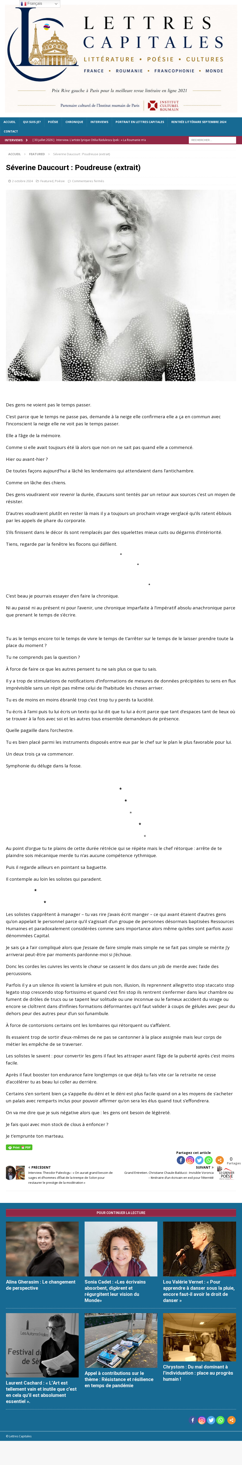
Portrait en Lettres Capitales (140, 122)
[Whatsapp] (208, 1160)
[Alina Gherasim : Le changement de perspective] (42, 1249)
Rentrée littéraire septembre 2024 (198, 122)
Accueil (10, 122)
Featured (46, 181)
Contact (11, 131)
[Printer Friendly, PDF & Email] (19, 1146)
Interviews (99, 122)
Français (34, 3)
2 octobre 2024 (22, 181)
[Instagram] (190, 1160)
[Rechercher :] (212, 139)
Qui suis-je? (32, 122)
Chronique (74, 122)
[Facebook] (181, 1160)
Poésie (53, 122)
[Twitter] (199, 1160)
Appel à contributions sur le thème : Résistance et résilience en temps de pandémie (119, 1379)
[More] (220, 1160)
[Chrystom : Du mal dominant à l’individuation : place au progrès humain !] (199, 1337)
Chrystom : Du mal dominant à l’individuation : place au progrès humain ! (198, 1373)
